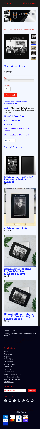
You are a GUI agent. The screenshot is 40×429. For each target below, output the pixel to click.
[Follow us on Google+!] (19, 401)
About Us (7, 369)
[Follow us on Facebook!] (6, 401)
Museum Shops (9, 364)
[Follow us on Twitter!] (10, 401)
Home (6, 351)
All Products (8, 362)
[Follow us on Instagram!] (23, 401)
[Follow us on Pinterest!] (14, 401)
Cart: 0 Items (30, 3)
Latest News (9, 330)
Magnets (7, 357)
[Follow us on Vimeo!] (28, 401)
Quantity (7, 85)
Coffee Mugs (8, 359)
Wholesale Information (12, 377)
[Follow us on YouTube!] (32, 401)
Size (5, 78)
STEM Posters (9, 382)
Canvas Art (8, 354)
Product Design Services (12, 374)
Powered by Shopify (19, 412)
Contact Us (8, 367)
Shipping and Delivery (12, 379)
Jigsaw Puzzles (9, 372)
